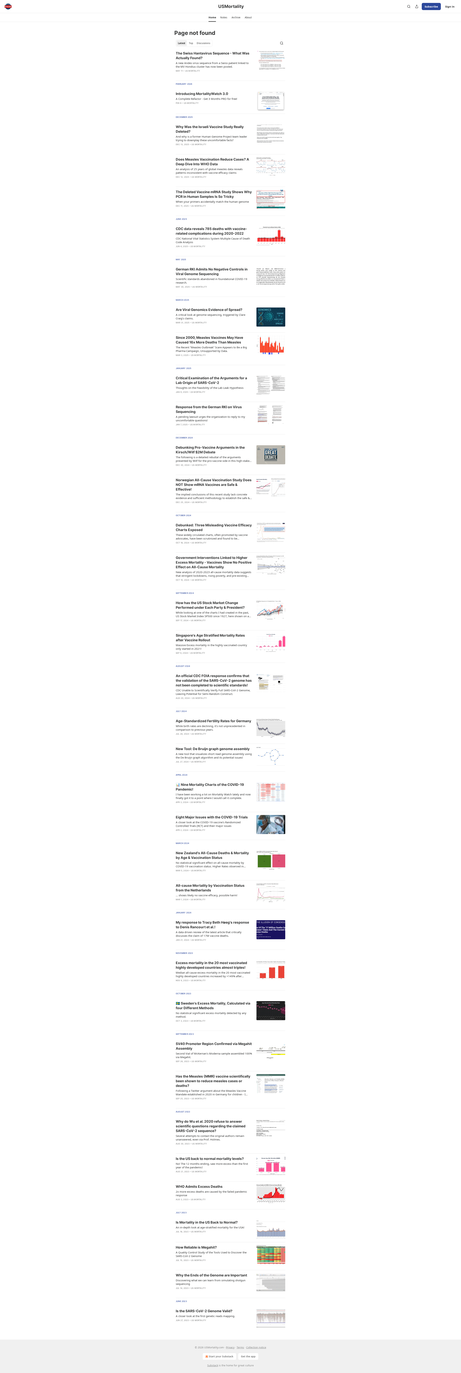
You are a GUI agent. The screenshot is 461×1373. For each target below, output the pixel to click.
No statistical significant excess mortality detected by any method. (211, 1014)
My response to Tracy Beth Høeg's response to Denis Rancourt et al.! (212, 924)
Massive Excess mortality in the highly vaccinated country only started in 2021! (211, 646)
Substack (212, 1365)
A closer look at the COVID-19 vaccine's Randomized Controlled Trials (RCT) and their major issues (208, 824)
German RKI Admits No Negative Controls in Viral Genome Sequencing (212, 271)
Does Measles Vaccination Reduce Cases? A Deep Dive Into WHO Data (212, 161)
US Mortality (192, 71)
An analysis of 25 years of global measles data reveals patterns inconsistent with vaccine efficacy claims (209, 170)
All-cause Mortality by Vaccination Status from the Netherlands (210, 888)
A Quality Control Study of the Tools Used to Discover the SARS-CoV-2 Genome (211, 1254)
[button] (212, 17)
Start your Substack (221, 1356)
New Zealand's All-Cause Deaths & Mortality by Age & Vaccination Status (212, 855)
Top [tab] (191, 43)
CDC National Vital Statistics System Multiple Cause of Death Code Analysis (213, 240)
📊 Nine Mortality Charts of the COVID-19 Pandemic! (210, 787)
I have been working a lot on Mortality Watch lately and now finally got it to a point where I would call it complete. (213, 796)
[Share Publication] (416, 6)
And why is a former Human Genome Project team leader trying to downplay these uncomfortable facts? (211, 138)
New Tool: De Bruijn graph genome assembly (213, 749)
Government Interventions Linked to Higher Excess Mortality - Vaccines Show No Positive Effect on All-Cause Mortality (214, 562)
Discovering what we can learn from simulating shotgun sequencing (210, 1282)
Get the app (248, 1356)
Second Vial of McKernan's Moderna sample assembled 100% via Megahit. (214, 1055)
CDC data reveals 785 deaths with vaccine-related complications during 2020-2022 (211, 231)
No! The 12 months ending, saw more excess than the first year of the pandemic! (212, 1165)
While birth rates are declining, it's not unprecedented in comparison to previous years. (210, 727)
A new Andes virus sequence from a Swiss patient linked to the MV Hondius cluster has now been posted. (212, 64)
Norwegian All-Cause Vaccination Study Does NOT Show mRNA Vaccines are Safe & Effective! (214, 484)
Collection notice (256, 1347)
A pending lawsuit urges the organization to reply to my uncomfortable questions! (210, 418)
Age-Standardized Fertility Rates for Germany (213, 721)
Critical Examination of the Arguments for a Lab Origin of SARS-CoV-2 (211, 380)
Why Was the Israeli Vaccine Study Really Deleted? (210, 129)
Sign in (450, 6)
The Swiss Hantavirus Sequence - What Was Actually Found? (212, 55)
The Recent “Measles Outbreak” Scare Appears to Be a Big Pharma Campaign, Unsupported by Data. (211, 349)
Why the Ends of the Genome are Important (211, 1275)
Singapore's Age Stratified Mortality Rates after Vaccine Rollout (210, 637)
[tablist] (194, 43)
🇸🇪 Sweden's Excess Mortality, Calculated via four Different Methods (213, 1005)
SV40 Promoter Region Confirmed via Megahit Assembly (214, 1046)
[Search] (408, 6)
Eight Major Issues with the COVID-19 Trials (212, 817)
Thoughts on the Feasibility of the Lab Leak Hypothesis (209, 388)
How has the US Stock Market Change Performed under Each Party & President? (210, 605)
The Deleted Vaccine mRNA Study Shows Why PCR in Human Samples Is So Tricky (214, 194)
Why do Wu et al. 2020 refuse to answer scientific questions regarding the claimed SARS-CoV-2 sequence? (210, 1126)
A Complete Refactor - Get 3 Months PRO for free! (206, 99)
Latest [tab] (181, 43)
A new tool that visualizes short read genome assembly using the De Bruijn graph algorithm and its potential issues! (214, 755)
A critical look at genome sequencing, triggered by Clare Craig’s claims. (210, 316)
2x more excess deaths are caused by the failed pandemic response (211, 1193)
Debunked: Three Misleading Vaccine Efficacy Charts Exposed (214, 527)
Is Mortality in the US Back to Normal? (207, 1222)
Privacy (230, 1347)
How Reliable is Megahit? (196, 1247)
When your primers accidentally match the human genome (212, 201)
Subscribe (431, 6)
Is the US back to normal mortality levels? (210, 1159)
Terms (240, 1347)
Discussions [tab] (203, 43)
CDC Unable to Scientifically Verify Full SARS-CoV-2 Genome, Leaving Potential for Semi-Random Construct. (213, 692)
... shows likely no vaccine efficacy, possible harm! (206, 895)
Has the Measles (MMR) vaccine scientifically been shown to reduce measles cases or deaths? (213, 1081)
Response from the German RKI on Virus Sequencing (209, 409)
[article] (230, 64)
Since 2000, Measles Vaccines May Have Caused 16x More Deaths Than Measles (209, 340)
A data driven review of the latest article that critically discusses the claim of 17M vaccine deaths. (208, 933)
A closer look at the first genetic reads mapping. (205, 1316)
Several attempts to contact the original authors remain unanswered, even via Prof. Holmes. (210, 1137)
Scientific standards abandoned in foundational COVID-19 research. (211, 280)
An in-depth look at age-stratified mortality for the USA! (210, 1227)
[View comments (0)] (203, 766)
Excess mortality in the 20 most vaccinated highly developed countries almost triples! (211, 965)
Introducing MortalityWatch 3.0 (202, 94)
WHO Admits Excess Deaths (199, 1187)
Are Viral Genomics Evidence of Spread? (209, 310)
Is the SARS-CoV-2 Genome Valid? (204, 1311)
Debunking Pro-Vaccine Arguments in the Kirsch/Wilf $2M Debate (210, 449)
